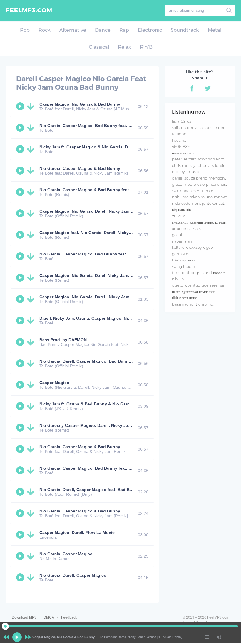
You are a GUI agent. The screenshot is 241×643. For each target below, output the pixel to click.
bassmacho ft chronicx (193, 304)
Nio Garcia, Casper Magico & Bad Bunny (79, 446)
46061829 (181, 146)
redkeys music (185, 171)
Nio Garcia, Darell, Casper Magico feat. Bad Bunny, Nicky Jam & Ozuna (110, 489)
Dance (103, 30)
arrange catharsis (187, 228)
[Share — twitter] (208, 88)
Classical (99, 47)
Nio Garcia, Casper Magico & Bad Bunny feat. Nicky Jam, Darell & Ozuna (111, 189)
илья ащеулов (183, 152)
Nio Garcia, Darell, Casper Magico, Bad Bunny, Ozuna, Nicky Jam (104, 361)
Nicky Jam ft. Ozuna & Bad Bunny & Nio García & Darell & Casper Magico (112, 404)
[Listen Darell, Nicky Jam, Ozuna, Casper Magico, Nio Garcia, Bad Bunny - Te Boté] (21, 320)
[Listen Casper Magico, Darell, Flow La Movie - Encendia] (21, 534)
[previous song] (6, 637)
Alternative (72, 30)
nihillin (178, 279)
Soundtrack (185, 30)
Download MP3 (24, 617)
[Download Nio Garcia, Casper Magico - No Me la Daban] (31, 556)
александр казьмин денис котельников (203, 222)
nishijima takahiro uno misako (199, 196)
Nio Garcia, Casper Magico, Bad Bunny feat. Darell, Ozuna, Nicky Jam (108, 125)
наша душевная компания (193, 291)
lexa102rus (181, 121)
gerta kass (181, 253)
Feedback (69, 617)
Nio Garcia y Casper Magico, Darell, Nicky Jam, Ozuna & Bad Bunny (107, 425)
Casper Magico (54, 382)
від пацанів (181, 209)
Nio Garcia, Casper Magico (66, 553)
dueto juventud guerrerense (198, 285)
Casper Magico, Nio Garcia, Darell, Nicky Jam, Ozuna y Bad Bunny (105, 211)
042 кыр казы (183, 260)
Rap (124, 30)
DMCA (48, 617)
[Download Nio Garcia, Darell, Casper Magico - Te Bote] (31, 577)
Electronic (150, 30)
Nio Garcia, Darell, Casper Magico (72, 575)
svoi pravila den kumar (192, 190)
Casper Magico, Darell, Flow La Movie (77, 532)
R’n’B (146, 47)
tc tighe (179, 133)
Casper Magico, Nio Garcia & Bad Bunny (79, 104)
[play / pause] (17, 637)
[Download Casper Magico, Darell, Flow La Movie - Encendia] (31, 534)
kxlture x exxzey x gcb (192, 247)
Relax (124, 47)
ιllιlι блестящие (184, 297)
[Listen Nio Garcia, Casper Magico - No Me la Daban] (21, 556)
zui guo (178, 216)
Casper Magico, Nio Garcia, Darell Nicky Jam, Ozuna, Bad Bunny (103, 275)
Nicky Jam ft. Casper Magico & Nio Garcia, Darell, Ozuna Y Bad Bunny (109, 147)
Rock (45, 30)
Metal (214, 30)
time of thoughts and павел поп (201, 272)
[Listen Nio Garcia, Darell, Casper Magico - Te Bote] (21, 577)
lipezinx (179, 140)
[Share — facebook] (192, 88)
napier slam (183, 241)
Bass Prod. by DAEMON (63, 339)
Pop (25, 30)
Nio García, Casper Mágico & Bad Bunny (79, 168)
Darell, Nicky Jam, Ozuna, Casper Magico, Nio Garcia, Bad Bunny (104, 318)
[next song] (28, 637)
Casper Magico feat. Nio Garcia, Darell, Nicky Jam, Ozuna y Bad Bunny (109, 232)
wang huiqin (183, 266)
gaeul (177, 234)
